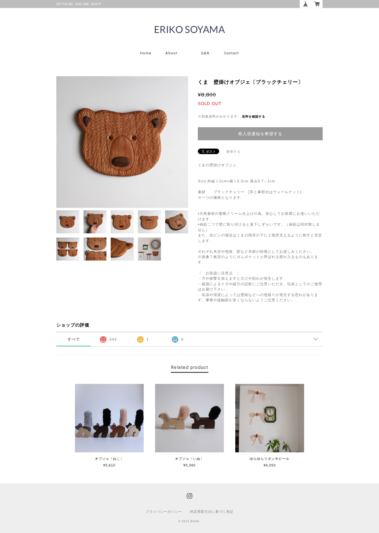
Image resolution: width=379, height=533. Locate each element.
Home (145, 53)
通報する (233, 152)
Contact (231, 53)
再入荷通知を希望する (260, 133)
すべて (73, 339)
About (171, 53)
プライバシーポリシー (164, 512)
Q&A (205, 53)
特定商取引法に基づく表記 (211, 512)
